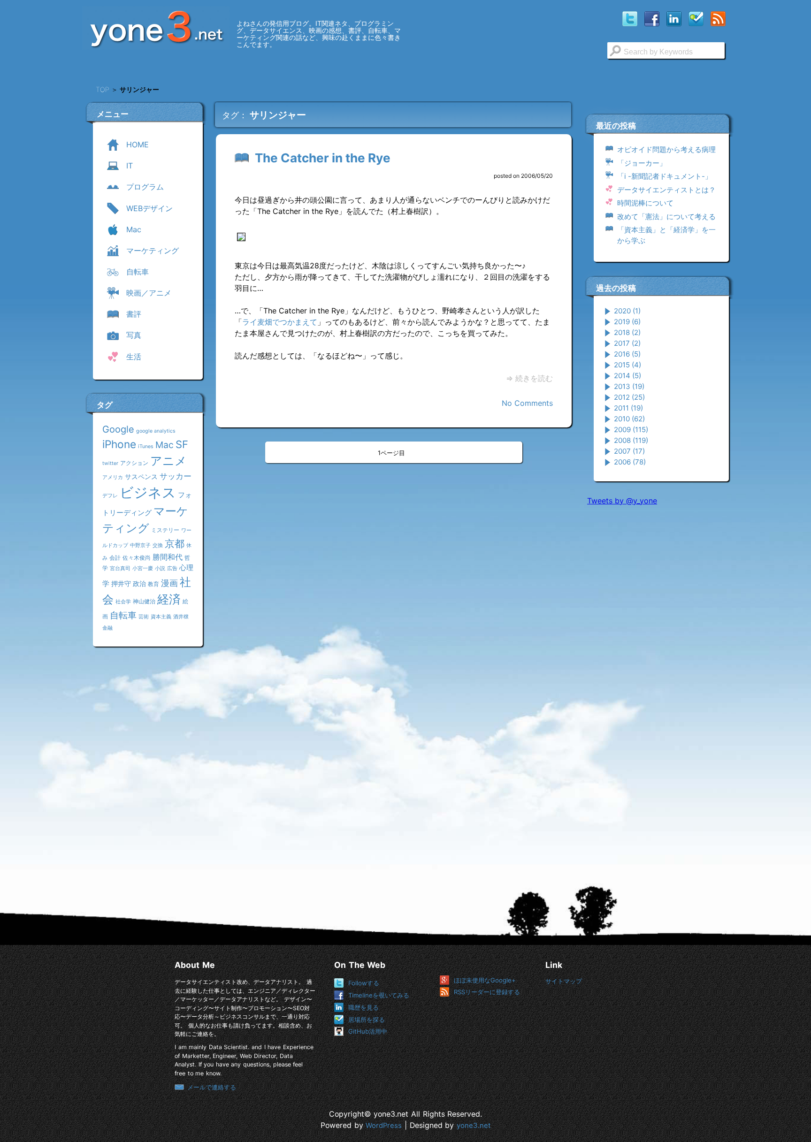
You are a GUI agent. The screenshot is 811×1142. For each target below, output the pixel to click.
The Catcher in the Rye (322, 158)
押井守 (121, 583)
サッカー (175, 476)
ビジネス (148, 492)
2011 (628, 408)
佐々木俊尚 (136, 557)
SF (182, 444)
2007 (629, 451)
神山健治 (144, 601)
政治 (139, 583)
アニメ (168, 461)
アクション (134, 462)
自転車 (123, 615)
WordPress (384, 1125)
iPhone (119, 444)
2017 (627, 343)
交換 (158, 545)
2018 (627, 332)
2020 (627, 310)
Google (118, 429)
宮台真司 (120, 568)
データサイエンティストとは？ (666, 189)
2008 (631, 440)
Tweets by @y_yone (622, 500)
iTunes (145, 446)
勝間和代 (168, 557)
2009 (631, 429)
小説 (160, 568)
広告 (172, 568)
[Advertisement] (657, 656)
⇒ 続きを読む (529, 378)
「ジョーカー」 (641, 163)
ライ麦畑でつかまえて (279, 322)
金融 (107, 628)
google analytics (156, 431)
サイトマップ (563, 981)
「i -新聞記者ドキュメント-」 (664, 176)
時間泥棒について (645, 202)
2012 (629, 397)
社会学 (123, 602)
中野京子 (140, 545)
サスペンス (141, 476)
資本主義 (161, 617)
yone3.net (473, 1125)
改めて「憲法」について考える (666, 216)
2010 (629, 418)
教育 (153, 583)
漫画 (169, 583)
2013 (629, 386)
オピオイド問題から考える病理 (666, 149)
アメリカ (112, 477)
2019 (627, 321)
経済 (169, 599)
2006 (630, 461)
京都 (174, 543)
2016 (627, 354)
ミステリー (165, 529)
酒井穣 (181, 617)
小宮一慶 (142, 568)
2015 (627, 364)
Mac (164, 444)
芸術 (143, 617)
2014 (627, 375)
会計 (115, 557)
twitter (110, 463)
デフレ (110, 496)
